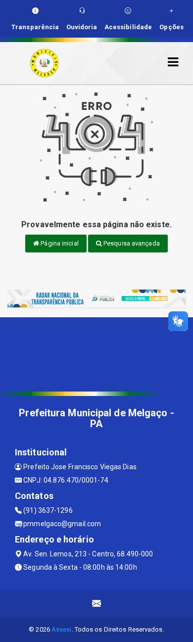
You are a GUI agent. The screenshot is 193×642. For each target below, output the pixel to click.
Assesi (61, 629)
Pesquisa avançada (131, 243)
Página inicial (59, 243)
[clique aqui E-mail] (96, 603)
